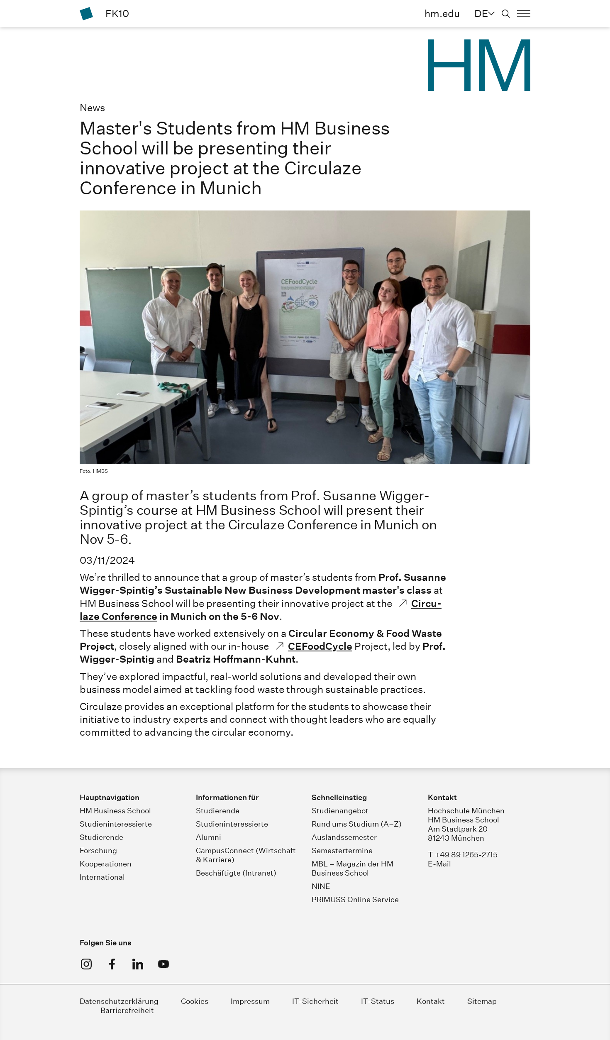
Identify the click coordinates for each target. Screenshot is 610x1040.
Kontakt (431, 1001)
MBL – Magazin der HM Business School (352, 868)
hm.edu (442, 13)
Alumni (208, 837)
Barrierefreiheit (127, 1010)
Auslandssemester (344, 837)
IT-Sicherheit (315, 1001)
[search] (506, 14)
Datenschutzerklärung (119, 1001)
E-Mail (439, 863)
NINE (321, 886)
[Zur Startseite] (86, 13)
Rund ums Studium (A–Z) (357, 824)
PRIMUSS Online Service (355, 899)
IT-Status (377, 1001)
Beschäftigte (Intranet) (236, 873)
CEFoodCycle (320, 646)
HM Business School (115, 810)
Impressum (250, 1001)
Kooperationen (106, 863)
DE (481, 13)
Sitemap (482, 1001)
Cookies (194, 1001)
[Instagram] (86, 964)
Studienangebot (340, 810)
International (102, 877)
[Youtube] (163, 964)
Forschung (98, 850)
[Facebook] (112, 964)
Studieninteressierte (116, 824)
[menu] (523, 13)
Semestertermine (342, 850)
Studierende (101, 837)
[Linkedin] (137, 964)
